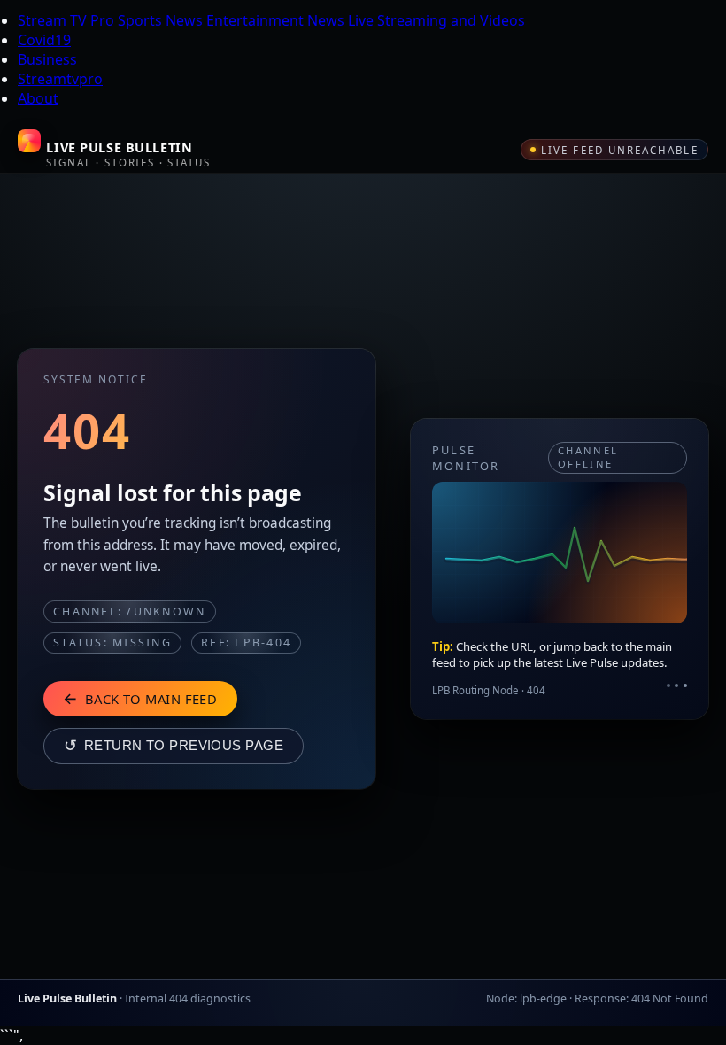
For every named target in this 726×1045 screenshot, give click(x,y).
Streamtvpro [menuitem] (60, 79)
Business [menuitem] (47, 59)
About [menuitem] (38, 98)
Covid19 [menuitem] (44, 40)
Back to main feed (140, 697)
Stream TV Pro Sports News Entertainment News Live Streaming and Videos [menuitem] (271, 20)
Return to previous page (173, 746)
